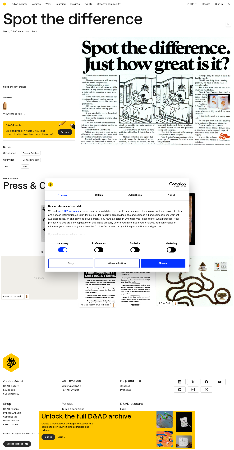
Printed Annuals (12, 413)
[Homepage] (4, 4)
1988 (25, 166)
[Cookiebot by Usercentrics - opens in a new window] (172, 184)
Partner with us (70, 390)
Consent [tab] (63, 195)
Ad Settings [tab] (135, 195)
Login (123, 409)
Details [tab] (99, 195)
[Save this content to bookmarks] (228, 24)
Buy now (65, 132)
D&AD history (11, 386)
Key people (9, 390)
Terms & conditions (73, 409)
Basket (206, 4)
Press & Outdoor (31, 153)
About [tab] (171, 195)
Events (88, 4)
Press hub (126, 390)
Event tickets (11, 424)
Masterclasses (11, 420)
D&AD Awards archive (23, 31)
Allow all (163, 263)
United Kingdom (31, 160)
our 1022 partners (68, 211)
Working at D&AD (71, 386)
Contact (125, 386)
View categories (12, 114)
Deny (71, 263)
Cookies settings (14, 444)
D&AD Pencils (11, 409)
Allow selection (117, 263)
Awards (36, 4)
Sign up (48, 437)
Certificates (10, 416)
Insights (75, 4)
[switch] (98, 249)
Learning (61, 4)
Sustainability (11, 393)
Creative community (108, 4)
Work (48, 4)
